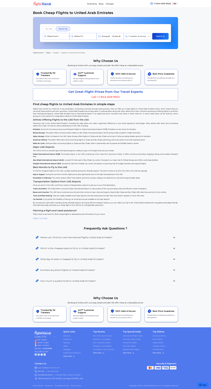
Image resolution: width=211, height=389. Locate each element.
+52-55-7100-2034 (74, 375)
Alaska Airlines (158, 343)
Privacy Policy (76, 386)
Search (159, 36)
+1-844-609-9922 (108, 97)
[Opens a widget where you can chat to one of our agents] (203, 385)
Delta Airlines (157, 339)
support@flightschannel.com (48, 368)
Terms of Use (38, 386)
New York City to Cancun (102, 336)
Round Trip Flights (130, 343)
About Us (67, 336)
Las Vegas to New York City (103, 349)
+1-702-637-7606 (60, 375)
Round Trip (63, 29)
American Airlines (159, 336)
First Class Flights (129, 346)
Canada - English (43, 342)
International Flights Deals (133, 336)
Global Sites (40, 337)
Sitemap (66, 343)
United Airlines (158, 349)
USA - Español (42, 340)
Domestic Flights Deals (132, 339)
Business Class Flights (131, 349)
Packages (110, 4)
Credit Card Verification (72, 353)
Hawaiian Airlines (159, 346)
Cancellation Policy (62, 386)
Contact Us (67, 339)
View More (67, 356)
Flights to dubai (40, 218)
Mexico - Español (43, 345)
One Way (48, 29)
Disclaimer (49, 386)
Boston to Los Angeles (102, 339)
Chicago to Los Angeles (102, 346)
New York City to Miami (102, 343)
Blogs (101, 4)
